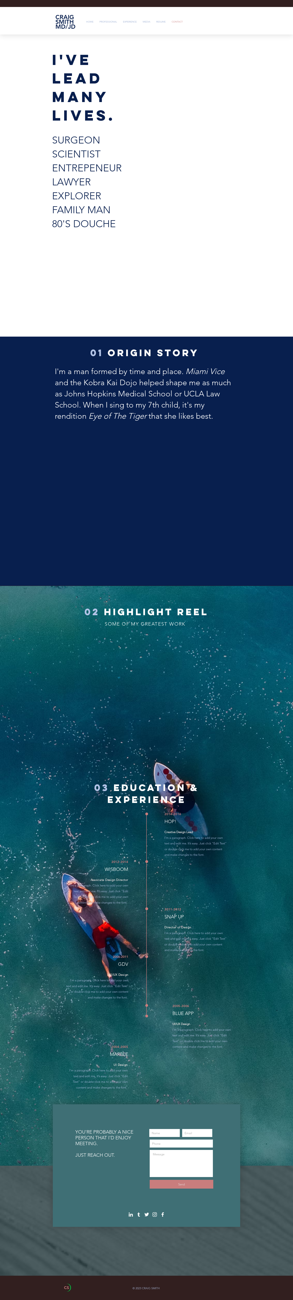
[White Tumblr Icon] (139, 1214)
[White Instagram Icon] (155, 1214)
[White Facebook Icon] (163, 1214)
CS (66, 1287)
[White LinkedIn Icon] (131, 1214)
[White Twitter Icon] (147, 1214)
